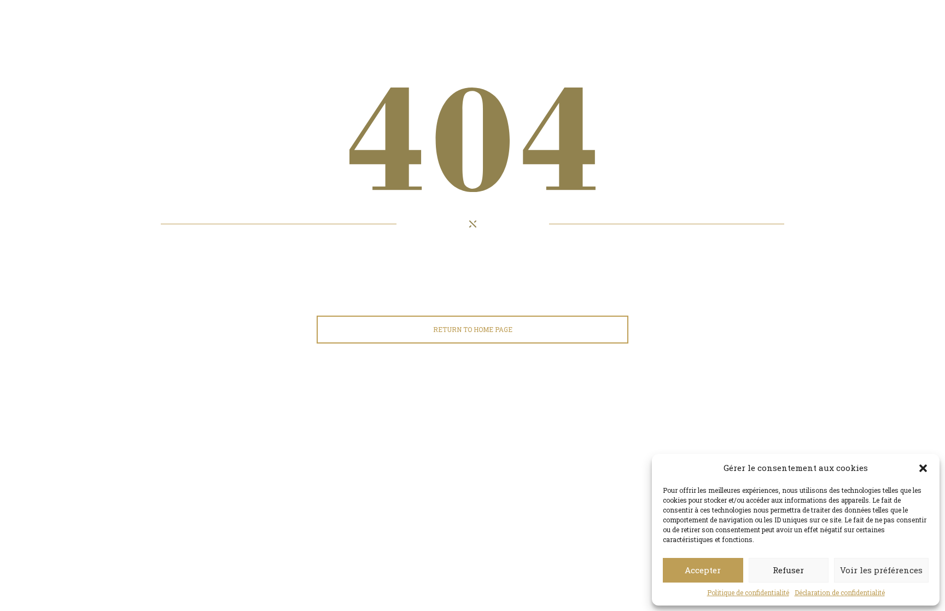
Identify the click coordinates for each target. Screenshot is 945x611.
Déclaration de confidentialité (840, 592)
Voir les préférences (881, 570)
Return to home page (472, 329)
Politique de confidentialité (748, 592)
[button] (923, 468)
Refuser (788, 570)
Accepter (703, 570)
